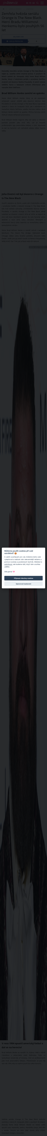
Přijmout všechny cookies (23, 578)
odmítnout (8, 564)
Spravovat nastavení (23, 584)
